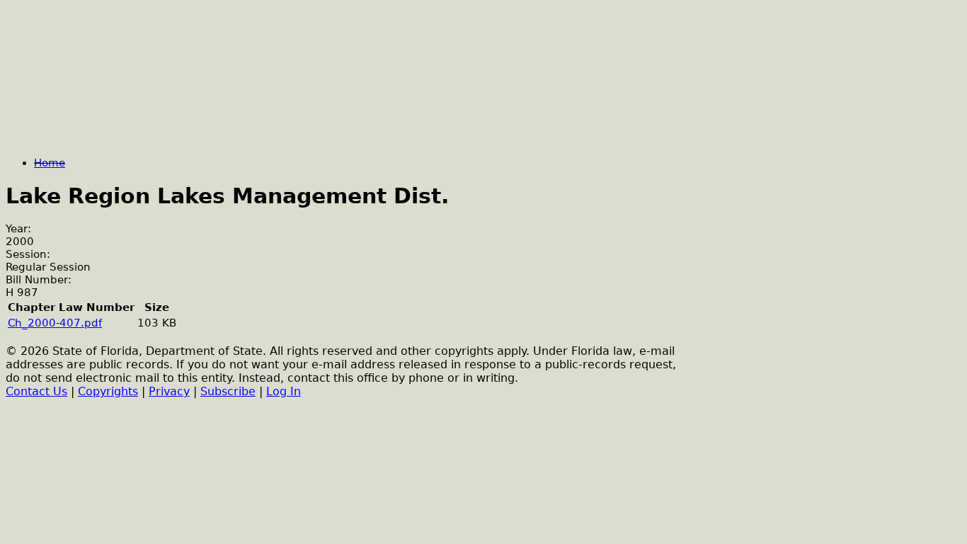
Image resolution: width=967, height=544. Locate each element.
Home (49, 163)
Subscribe (228, 391)
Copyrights (108, 391)
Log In (283, 391)
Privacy (169, 391)
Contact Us (36, 391)
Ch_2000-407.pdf (55, 323)
